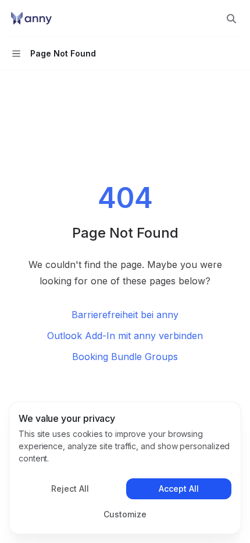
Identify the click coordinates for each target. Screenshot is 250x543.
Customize (125, 514)
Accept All (179, 488)
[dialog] (125, 468)
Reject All (70, 488)
